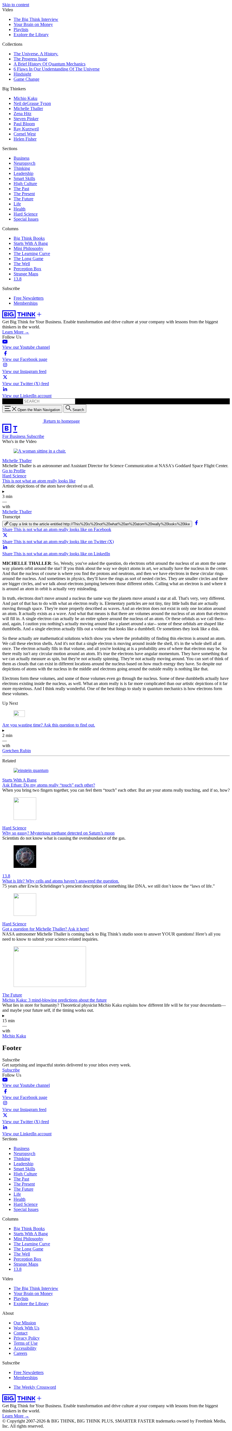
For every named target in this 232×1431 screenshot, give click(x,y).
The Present (24, 193)
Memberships (26, 303)
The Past (21, 188)
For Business (14, 436)
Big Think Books (29, 238)
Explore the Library (31, 34)
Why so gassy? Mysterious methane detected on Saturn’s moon (58, 833)
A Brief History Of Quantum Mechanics (49, 64)
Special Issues (26, 219)
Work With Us (26, 1327)
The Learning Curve (32, 253)
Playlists (21, 29)
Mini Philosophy (28, 248)
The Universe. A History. (36, 53)
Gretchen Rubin (16, 750)
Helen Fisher (25, 139)
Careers (20, 1353)
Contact (20, 1333)
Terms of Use (26, 1343)
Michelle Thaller (28, 108)
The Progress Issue (30, 58)
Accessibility (25, 1348)
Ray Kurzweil (26, 128)
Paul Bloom (24, 123)
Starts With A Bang (31, 243)
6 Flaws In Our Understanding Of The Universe (57, 69)
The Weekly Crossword (35, 1387)
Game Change (26, 79)
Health (19, 209)
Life (17, 203)
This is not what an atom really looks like (39, 481)
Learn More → (15, 332)
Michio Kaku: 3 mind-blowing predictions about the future (54, 1000)
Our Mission (25, 1322)
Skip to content (15, 4)
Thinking (22, 168)
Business (21, 158)
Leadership (23, 173)
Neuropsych (24, 163)
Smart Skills (24, 178)
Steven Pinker (26, 118)
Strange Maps (26, 273)
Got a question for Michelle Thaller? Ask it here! (45, 929)
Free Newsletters (29, 298)
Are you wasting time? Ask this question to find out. (48, 725)
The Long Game (28, 258)
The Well (22, 263)
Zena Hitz (22, 113)
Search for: (12, 401)
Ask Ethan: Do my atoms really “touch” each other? (48, 785)
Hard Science (26, 214)
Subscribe (35, 436)
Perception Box (27, 268)
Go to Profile (13, 470)
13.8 (18, 278)
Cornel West (25, 133)
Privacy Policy (27, 1338)
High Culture (25, 183)
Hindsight (22, 74)
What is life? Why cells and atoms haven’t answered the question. (60, 881)
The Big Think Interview (36, 19)
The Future (23, 198)
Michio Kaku (25, 98)
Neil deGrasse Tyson (32, 103)
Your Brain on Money (33, 24)
